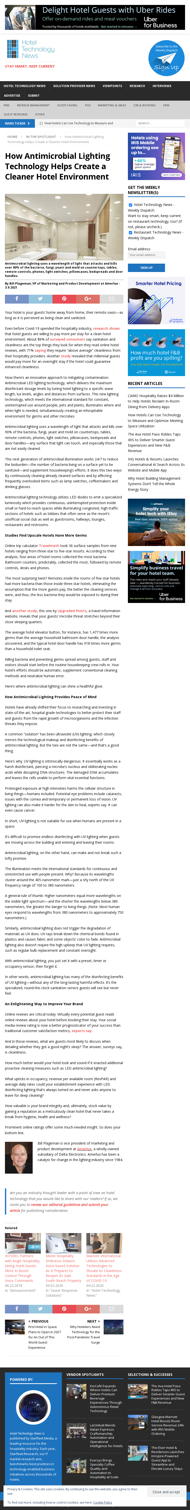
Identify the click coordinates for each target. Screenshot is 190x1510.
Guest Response (16, 114)
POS (88, 105)
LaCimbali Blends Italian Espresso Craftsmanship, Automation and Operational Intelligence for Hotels (106, 1435)
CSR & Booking (145, 105)
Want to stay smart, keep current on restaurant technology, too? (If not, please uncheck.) (155, 221)
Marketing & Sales (112, 105)
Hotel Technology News (25, 86)
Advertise (12, 95)
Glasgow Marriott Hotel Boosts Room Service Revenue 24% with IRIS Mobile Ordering (167, 1425)
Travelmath (49, 545)
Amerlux (84, 1148)
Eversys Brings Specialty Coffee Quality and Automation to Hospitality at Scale (104, 1468)
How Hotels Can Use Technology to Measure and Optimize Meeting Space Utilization (155, 420)
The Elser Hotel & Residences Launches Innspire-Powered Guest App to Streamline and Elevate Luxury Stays (167, 1458)
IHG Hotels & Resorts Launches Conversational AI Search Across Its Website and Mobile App (156, 465)
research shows (106, 328)
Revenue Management (33, 105)
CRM (166, 105)
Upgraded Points (72, 610)
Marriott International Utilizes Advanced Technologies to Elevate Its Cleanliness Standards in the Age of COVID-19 (104, 1268)
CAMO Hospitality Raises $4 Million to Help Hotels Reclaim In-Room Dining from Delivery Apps (156, 401)
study (66, 356)
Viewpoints (112, 86)
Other (40, 114)
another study (24, 610)
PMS (7, 105)
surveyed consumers (67, 339)
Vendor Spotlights (85, 1374)
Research (137, 86)
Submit (34, 95)
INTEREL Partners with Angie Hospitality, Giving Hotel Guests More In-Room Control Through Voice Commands (22, 1268)
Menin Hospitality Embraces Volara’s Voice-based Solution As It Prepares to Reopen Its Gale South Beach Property (63, 1268)
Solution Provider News (74, 86)
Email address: (139, 249)
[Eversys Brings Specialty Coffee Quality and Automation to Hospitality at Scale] (76, 1465)
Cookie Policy (102, 1502)
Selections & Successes (150, 1374)
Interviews (162, 86)
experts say (82, 1030)
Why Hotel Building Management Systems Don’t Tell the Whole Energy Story (154, 484)
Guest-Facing (67, 105)
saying (40, 350)
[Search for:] (160, 123)
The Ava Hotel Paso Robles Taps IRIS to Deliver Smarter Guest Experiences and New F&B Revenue (168, 1394)
